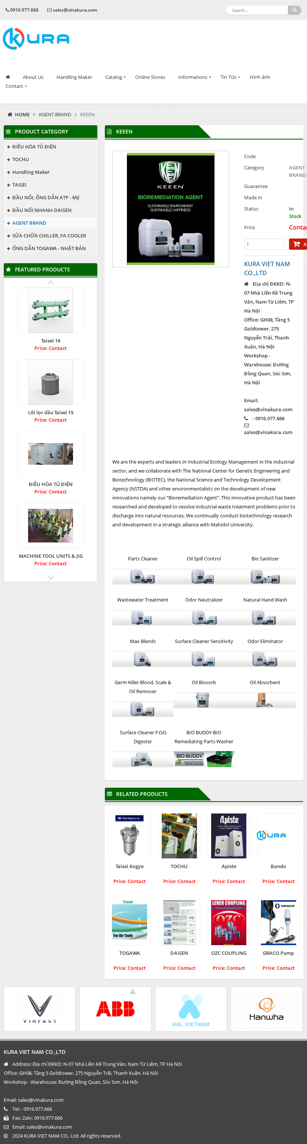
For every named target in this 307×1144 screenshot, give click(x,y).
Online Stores (150, 77)
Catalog (113, 77)
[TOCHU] (179, 836)
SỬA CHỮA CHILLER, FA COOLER (49, 235)
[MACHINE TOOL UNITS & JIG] (50, 525)
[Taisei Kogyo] (130, 836)
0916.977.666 (24, 10)
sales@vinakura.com (75, 10)
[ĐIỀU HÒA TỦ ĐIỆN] (50, 454)
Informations (192, 77)
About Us (33, 77)
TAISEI (19, 184)
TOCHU (20, 159)
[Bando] (279, 836)
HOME (22, 114)
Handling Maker (74, 77)
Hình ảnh (260, 77)
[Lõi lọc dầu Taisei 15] (50, 382)
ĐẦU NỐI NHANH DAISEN (42, 210)
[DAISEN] (179, 922)
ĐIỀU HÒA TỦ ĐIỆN (34, 146)
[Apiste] (229, 836)
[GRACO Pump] (279, 922)
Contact (14, 86)
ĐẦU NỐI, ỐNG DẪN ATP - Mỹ (45, 197)
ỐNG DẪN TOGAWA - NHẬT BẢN (49, 248)
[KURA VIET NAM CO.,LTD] (36, 39)
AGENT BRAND (55, 114)
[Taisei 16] (50, 310)
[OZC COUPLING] (229, 922)
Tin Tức (229, 77)
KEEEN (87, 114)
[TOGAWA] (130, 922)
